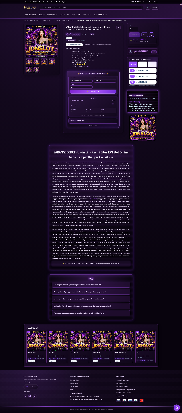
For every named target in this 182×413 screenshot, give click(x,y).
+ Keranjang (134, 35)
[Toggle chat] (177, 407)
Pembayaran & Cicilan (123, 393)
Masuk (156, 2)
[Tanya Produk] (151, 34)
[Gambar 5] (28, 69)
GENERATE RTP (93, 91)
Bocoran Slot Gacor (152, 64)
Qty (130, 25)
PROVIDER (73, 78)
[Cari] (42, 8)
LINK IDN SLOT (64, 15)
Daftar (151, 2)
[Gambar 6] (36, 69)
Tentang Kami (74, 380)
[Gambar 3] (44, 61)
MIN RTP (72, 84)
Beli (144, 35)
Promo (145, 2)
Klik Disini (86, 66)
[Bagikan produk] (118, 28)
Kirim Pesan (32, 387)
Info (154, 52)
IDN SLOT (42, 15)
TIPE (95, 78)
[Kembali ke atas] (177, 402)
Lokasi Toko (74, 386)
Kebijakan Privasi (121, 383)
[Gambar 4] (51, 61)
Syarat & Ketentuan (122, 380)
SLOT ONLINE (87, 15)
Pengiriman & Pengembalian (125, 389)
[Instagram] (30, 396)
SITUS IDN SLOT (52, 15)
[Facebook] (25, 396)
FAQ (71, 389)
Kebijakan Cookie (122, 386)
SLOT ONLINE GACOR (100, 15)
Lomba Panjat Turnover (143, 64)
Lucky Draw (133, 64)
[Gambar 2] (36, 61)
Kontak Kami (74, 383)
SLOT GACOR (76, 15)
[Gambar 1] (28, 61)
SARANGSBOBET (136, 2)
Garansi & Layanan (122, 396)
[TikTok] (35, 396)
